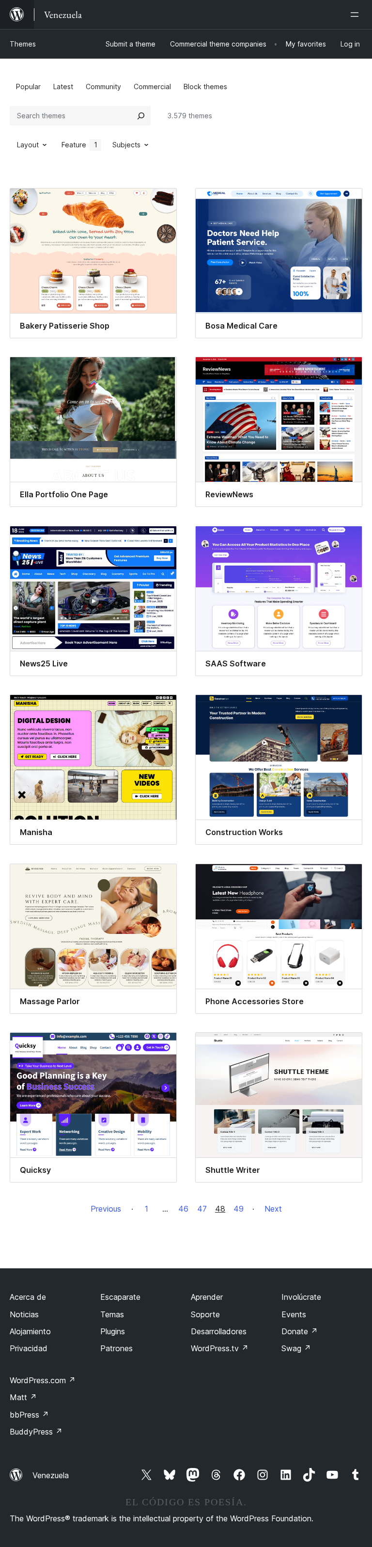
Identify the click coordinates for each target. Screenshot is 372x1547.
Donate (299, 1331)
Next (273, 1209)
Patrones (116, 1348)
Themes (23, 44)
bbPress (29, 1415)
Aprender (207, 1297)
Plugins (112, 1331)
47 (202, 1209)
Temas (112, 1314)
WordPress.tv (219, 1348)
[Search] (141, 116)
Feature (79, 145)
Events (293, 1314)
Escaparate (120, 1297)
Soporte (205, 1314)
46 (183, 1209)
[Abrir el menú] (356, 14)
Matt (23, 1397)
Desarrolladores (219, 1331)
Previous (106, 1209)
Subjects (126, 145)
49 (238, 1209)
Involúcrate (301, 1297)
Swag (296, 1348)
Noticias (24, 1314)
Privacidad (28, 1348)
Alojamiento (30, 1331)
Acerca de (28, 1297)
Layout (28, 145)
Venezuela (50, 1475)
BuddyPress (36, 1431)
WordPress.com (43, 1380)
